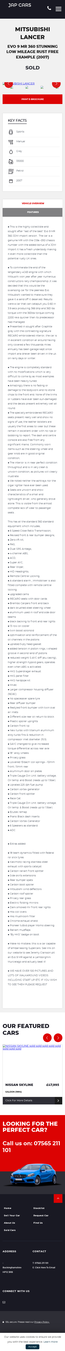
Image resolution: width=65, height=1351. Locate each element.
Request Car (41, 1216)
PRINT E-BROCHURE (32, 99)
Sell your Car (12, 1216)
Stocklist (39, 1208)
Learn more (51, 1342)
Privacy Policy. (42, 1322)
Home (7, 1208)
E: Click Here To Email (44, 1268)
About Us (9, 1223)
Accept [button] (32, 1347)
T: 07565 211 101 (40, 1263)
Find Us (38, 1223)
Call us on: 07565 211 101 (31, 1147)
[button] (58, 1198)
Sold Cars (10, 1230)
